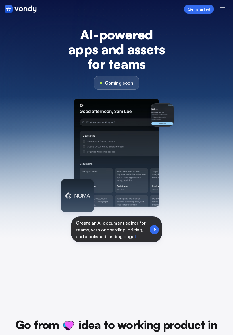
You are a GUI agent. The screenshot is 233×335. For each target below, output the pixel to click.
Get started (199, 9)
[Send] (154, 229)
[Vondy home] (21, 9)
